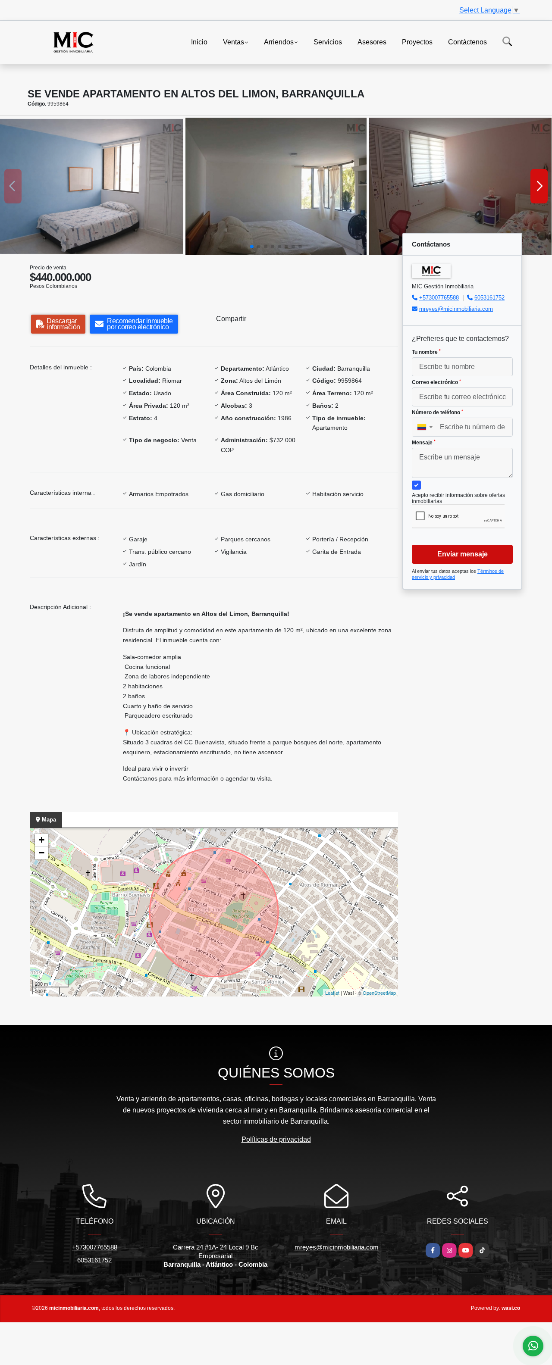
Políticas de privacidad (276, 1139)
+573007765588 (439, 297)
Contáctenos (467, 41)
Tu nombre (426, 352)
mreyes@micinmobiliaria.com (456, 309)
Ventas (233, 41)
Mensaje (424, 442)
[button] (252, 246)
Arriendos (279, 41)
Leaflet (332, 992)
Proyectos (417, 41)
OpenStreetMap (379, 992)
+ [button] (41, 839)
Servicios (328, 41)
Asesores (372, 41)
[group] (91, 186)
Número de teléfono (437, 412)
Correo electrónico (436, 382)
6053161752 (489, 297)
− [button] (41, 852)
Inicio (199, 41)
